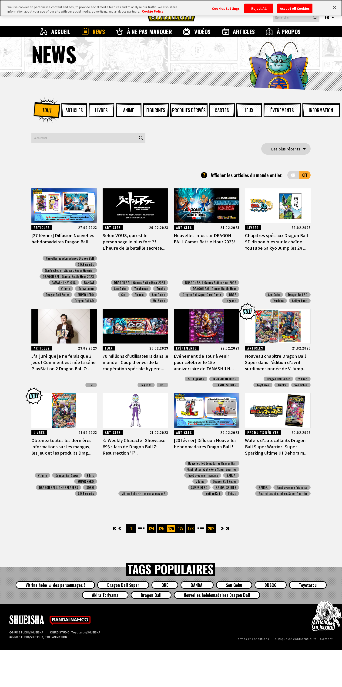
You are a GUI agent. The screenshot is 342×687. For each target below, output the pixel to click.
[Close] (334, 7)
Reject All (259, 8)
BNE (91, 385)
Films (90, 475)
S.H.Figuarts (86, 264)
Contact (326, 639)
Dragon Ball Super (57, 294)
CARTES (222, 110)
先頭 (115, 528)
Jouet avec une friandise (203, 475)
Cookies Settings (226, 8)
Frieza (232, 493)
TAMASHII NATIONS (64, 282)
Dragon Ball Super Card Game (201, 294)
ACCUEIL (60, 31)
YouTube (278, 300)
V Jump (65, 288)
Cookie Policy (152, 11)
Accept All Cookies (295, 8)
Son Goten (158, 294)
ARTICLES (244, 31)
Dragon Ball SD (84, 300)
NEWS (99, 31)
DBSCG (271, 585)
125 (161, 528)
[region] (171, 8)
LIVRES (101, 110)
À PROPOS (289, 31)
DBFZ (232, 294)
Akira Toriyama (105, 595)
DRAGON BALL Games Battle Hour (214, 288)
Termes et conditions (252, 639)
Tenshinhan (141, 288)
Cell (123, 294)
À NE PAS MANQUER (149, 31)
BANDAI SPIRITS (226, 385)
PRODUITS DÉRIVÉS (189, 110)
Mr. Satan (159, 300)
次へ (222, 528)
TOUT (47, 110)
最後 (227, 528)
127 (181, 528)
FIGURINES (155, 110)
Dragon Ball (151, 595)
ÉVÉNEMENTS (282, 110)
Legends (230, 300)
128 (191, 528)
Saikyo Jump (86, 288)
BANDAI (89, 282)
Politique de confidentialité (295, 639)
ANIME (128, 110)
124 (151, 528)
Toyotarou (263, 385)
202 (211, 528)
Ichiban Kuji (212, 493)
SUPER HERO (85, 294)
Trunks (160, 288)
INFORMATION (321, 110)
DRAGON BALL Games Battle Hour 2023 (68, 276)
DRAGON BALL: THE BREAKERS (58, 487)
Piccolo (139, 294)
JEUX (249, 110)
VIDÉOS (202, 31)
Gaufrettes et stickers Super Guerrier (69, 270)
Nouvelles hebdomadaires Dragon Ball (70, 258)
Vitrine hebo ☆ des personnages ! (143, 493)
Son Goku (120, 288)
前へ (119, 528)
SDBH (90, 487)
